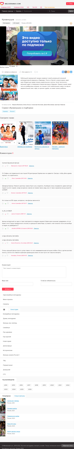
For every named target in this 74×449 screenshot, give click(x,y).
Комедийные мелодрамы (11, 314)
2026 (29, 389)
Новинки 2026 (19, 7)
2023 (5, 389)
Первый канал (8, 365)
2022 (67, 385)
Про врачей (7, 337)
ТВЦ (4, 360)
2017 (28, 385)
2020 (52, 385)
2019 (44, 385)
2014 (5, 385)
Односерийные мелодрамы (12, 295)
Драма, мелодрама (9, 318)
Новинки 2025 (6, 7)
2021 (59, 385)
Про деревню (7, 332)
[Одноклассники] (68, 72)
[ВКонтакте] (63, 72)
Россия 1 (12, 111)
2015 (13, 385)
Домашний (6, 370)
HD (28, 7)
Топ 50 (34, 7)
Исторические (7, 350)
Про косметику (49, 7)
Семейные (6, 327)
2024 (13, 389)
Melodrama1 (10, 3)
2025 (21, 389)
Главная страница (7, 11)
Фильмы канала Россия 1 (11, 355)
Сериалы (18, 11)
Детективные (7, 346)
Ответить (31, 166)
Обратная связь (68, 445)
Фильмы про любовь (10, 323)
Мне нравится (27, 72)
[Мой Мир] (71, 72)
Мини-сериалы (8, 299)
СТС (4, 374)
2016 (21, 385)
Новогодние (7, 341)
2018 (36, 385)
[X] (66, 72)
